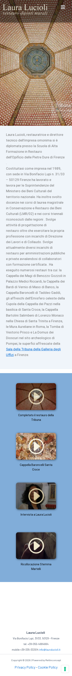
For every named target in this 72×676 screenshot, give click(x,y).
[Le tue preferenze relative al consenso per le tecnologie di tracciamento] (65, 669)
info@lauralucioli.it (49, 649)
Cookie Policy (48, 667)
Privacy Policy (25, 667)
